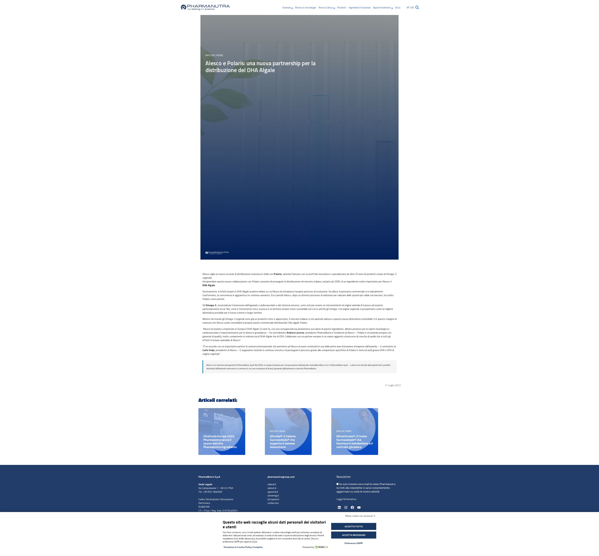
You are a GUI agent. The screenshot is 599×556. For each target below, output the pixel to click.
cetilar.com (273, 503)
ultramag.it (273, 495)
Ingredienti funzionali (359, 7)
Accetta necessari (353, 535)
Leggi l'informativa (346, 499)
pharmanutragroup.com (281, 477)
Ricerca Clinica (326, 7)
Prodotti (341, 7)
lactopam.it (273, 499)
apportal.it (273, 492)
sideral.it (272, 484)
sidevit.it (272, 488)
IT (408, 7)
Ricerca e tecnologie (305, 7)
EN (412, 7)
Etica (397, 7)
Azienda (286, 7)
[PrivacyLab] (321, 547)
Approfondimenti (382, 7)
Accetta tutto (354, 526)
